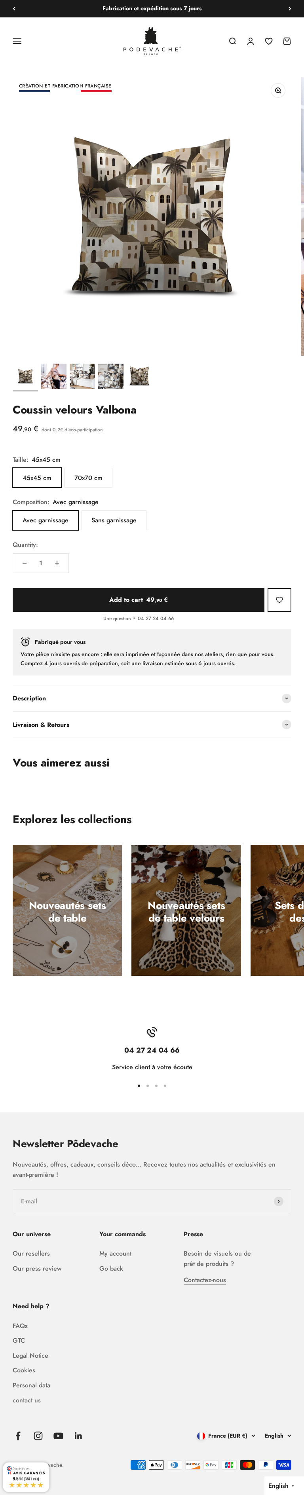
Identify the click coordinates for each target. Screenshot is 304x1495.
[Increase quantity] (57, 563)
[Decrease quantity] (24, 563)
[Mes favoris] (279, 600)
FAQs (20, 1325)
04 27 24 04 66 (156, 619)
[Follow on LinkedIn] (78, 1435)
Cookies (24, 1370)
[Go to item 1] (25, 377)
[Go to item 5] (139, 377)
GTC (19, 1340)
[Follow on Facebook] (18, 1435)
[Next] (290, 8)
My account (115, 1253)
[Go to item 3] (82, 377)
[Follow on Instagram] (38, 1435)
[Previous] (14, 8)
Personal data (31, 1385)
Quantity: (25, 544)
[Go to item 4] (111, 377)
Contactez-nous (205, 1279)
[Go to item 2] (53, 377)
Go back (111, 1268)
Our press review (37, 1268)
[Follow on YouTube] (58, 1435)
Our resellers (31, 1253)
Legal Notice (30, 1355)
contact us (27, 1400)
